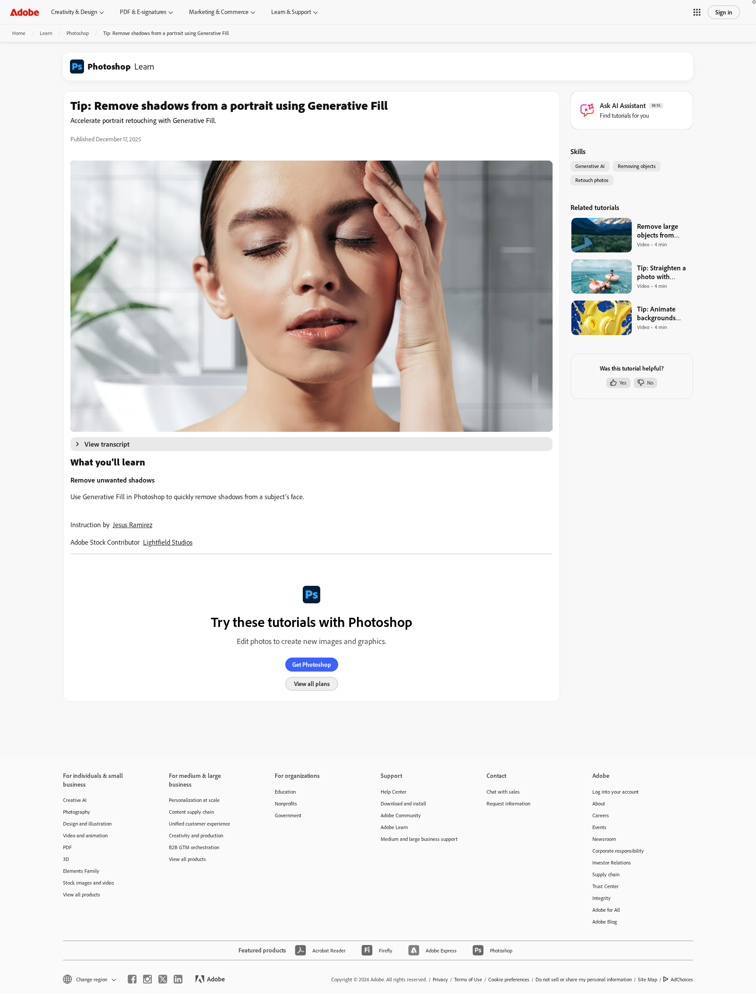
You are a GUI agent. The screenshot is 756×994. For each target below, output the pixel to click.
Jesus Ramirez (132, 524)
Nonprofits (286, 803)
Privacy (440, 979)
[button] (697, 12)
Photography (76, 811)
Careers (600, 815)
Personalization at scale (194, 800)
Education (285, 791)
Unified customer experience (199, 823)
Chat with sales (503, 791)
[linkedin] (178, 979)
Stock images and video (88, 882)
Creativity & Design (74, 12)
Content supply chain (191, 811)
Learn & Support (291, 12)
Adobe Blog (604, 921)
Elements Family (81, 871)
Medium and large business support (419, 839)
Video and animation (85, 835)
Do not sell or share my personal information (584, 979)
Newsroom (604, 839)
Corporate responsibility (618, 850)
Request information (508, 803)
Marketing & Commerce (218, 12)
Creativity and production (196, 835)
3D (66, 859)
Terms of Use (468, 979)
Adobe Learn (394, 827)
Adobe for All (606, 909)
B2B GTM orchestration (194, 847)
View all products (81, 894)
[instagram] (147, 979)
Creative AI (75, 800)
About (598, 803)
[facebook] (132, 979)
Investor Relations (611, 862)
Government (288, 815)
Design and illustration (87, 823)
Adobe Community (401, 815)
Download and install (403, 803)
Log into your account (615, 791)
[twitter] (162, 979)
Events (599, 827)
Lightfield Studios (167, 542)
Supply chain (606, 874)
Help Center (393, 791)
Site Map (647, 979)
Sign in (723, 12)
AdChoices (682, 979)
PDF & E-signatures (143, 12)
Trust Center (605, 886)
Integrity (601, 898)
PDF (67, 847)
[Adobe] (24, 12)
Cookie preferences (508, 979)
